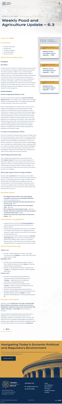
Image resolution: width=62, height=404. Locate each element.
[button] (37, 3)
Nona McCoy (29, 305)
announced (12, 176)
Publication (10, 16)
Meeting (17, 255)
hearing (25, 264)
